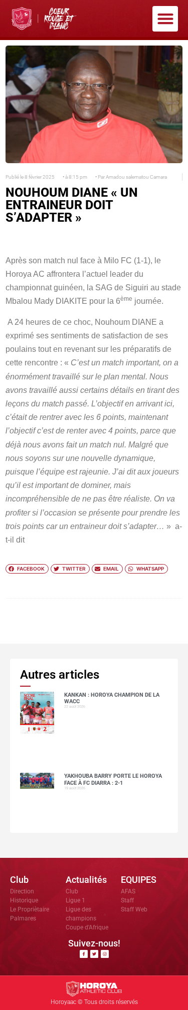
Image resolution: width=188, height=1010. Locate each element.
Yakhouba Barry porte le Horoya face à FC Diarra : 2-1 (113, 779)
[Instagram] (105, 954)
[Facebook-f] (84, 954)
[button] (165, 19)
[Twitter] (94, 954)
